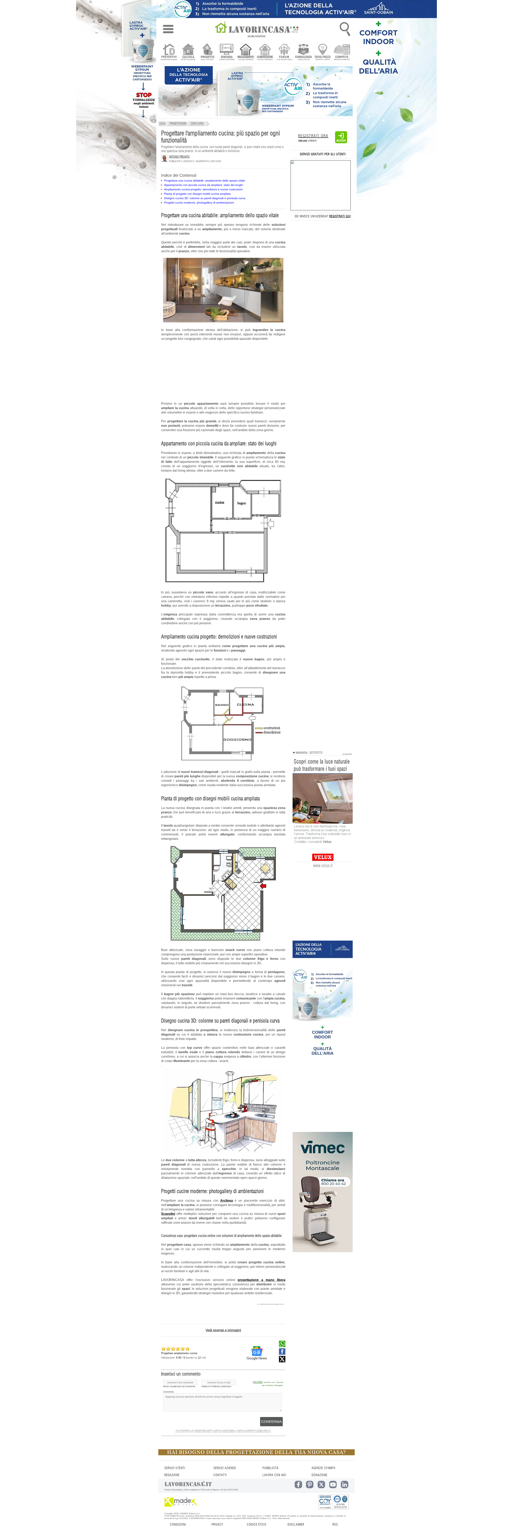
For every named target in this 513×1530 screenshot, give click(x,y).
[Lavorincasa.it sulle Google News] (257, 1353)
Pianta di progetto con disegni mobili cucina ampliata (197, 193)
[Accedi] (341, 142)
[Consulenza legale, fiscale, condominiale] (303, 52)
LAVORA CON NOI (274, 1475)
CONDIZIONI (178, 1524)
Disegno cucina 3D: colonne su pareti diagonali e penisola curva (204, 198)
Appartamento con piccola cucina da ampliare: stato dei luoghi (203, 185)
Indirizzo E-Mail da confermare (216, 1386)
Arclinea (226, 1200)
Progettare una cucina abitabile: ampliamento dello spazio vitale (204, 180)
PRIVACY (217, 1524)
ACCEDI (258, 1382)
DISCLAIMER (296, 1524)
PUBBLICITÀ (271, 1468)
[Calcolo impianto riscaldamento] (245, 52)
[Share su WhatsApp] (282, 1346)
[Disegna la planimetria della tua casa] (226, 52)
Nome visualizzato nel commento (179, 1386)
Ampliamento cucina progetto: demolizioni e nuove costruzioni (203, 189)
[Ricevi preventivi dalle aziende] (169, 52)
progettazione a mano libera (261, 1280)
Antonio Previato (179, 156)
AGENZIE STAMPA (323, 1468)
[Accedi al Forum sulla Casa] (284, 52)
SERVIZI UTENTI (174, 1468)
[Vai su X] (282, 1361)
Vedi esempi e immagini (223, 1330)
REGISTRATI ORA (313, 136)
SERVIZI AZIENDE (224, 1468)
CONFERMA (271, 1422)
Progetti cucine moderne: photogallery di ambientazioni (199, 202)
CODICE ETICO (256, 1524)
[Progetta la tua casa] (256, 1454)
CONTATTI (220, 1475)
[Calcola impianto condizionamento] (265, 52)
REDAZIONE (172, 1475)
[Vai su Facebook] (282, 1353)
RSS (335, 1524)
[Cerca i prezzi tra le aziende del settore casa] (322, 52)
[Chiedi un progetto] (207, 52)
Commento (168, 1392)
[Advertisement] (223, 373)
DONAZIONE (319, 1475)
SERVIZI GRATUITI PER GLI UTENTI (323, 154)
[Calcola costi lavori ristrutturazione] (188, 52)
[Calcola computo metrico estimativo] (342, 52)
